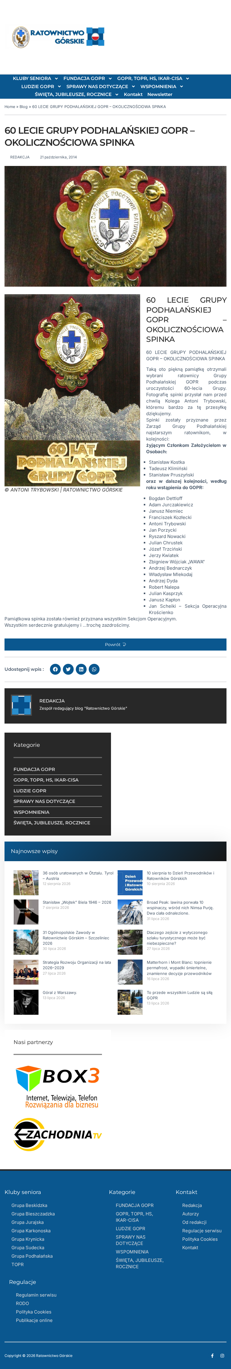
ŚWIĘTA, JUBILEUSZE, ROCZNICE (73, 94)
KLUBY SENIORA (32, 78)
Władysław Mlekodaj (170, 574)
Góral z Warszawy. (60, 992)
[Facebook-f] (212, 1355)
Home (10, 106)
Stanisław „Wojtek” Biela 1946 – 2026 (77, 902)
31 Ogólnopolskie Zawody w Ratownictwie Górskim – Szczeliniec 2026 (76, 938)
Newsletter (159, 94)
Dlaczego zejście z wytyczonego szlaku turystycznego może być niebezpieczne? (177, 938)
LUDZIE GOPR (37, 86)
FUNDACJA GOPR (84, 78)
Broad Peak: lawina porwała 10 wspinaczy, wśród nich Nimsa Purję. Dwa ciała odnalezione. (180, 907)
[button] (115, 644)
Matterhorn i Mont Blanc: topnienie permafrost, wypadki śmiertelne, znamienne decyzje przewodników (179, 968)
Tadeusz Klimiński (168, 468)
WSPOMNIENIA (158, 86)
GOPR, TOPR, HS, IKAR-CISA (149, 78)
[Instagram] (222, 1355)
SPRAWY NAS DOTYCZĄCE (97, 86)
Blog (24, 106)
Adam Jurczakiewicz (171, 505)
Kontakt (133, 94)
